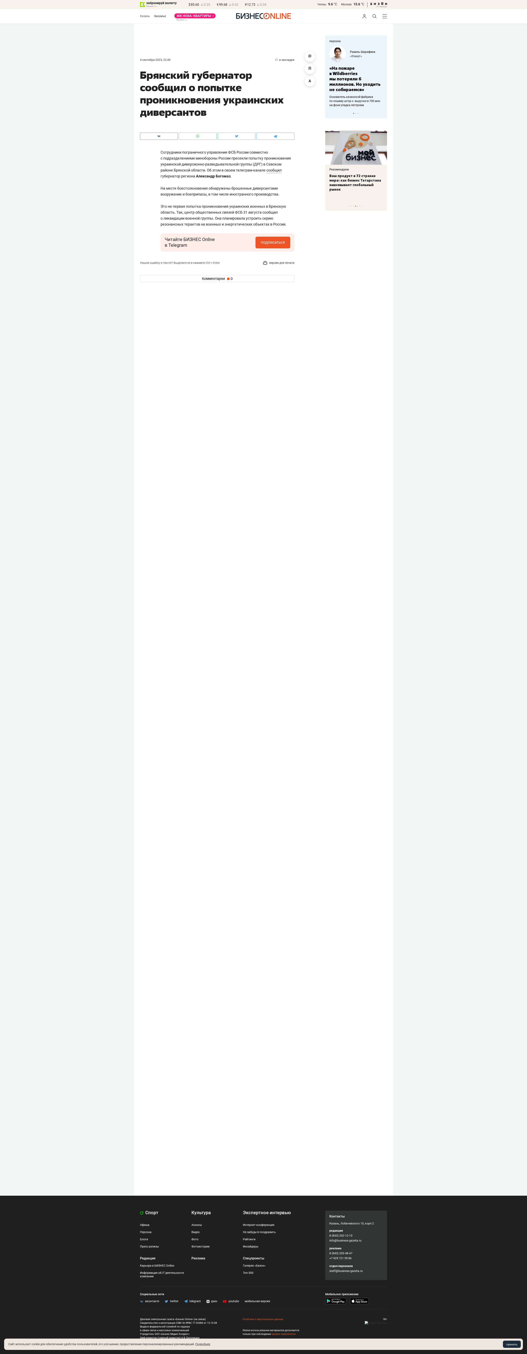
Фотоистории (200, 1246)
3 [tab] (357, 113)
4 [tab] (355, 206)
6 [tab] (359, 206)
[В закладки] (310, 69)
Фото (194, 1239)
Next (382, 113)
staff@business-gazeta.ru (346, 1271)
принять (511, 1344)
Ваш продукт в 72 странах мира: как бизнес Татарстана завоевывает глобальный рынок (355, 183)
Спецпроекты (253, 1258)
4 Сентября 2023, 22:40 (155, 59)
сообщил (274, 170)
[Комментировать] (310, 56)
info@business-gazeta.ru (345, 1240)
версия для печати (281, 262)
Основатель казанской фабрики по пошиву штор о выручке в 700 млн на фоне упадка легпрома (354, 101)
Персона (146, 1232)
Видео (195, 1232)
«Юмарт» (356, 56)
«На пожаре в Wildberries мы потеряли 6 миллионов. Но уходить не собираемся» (354, 78)
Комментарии (217, 279)
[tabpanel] (356, 76)
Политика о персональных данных (263, 1319)
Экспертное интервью (267, 1212)
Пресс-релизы (149, 1246)
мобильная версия (257, 1301)
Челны (321, 4)
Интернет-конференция (258, 1225)
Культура (201, 1212)
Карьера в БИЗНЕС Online (157, 1265)
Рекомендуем (339, 169)
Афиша (144, 1225)
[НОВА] (195, 17)
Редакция (147, 1258)
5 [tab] (357, 206)
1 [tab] (353, 113)
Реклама (198, 1258)
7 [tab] (361, 206)
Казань (145, 16)
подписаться (273, 242)
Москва (346, 4)
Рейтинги (249, 1239)
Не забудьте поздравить (259, 1232)
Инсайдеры (250, 1246)
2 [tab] (355, 113)
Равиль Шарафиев (362, 51)
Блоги (144, 1239)
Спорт (151, 1212)
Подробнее (202, 1344)
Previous (331, 113)
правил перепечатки (284, 1334)
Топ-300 (248, 1272)
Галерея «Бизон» (254, 1265)
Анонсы (196, 1225)
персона (335, 41)
